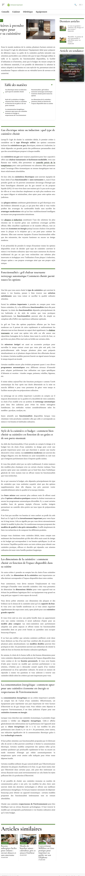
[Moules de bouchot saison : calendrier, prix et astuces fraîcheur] (28, 839)
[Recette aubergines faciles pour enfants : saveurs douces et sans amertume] (9, 839)
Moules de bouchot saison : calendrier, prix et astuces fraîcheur (28, 849)
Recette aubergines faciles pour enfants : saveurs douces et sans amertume (9, 850)
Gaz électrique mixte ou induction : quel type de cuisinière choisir (16, 90)
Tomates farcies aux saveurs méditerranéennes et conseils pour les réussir (72, 69)
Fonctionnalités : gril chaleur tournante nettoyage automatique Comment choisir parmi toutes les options (41, 92)
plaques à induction (13, 220)
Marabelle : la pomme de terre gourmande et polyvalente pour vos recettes (75, 39)
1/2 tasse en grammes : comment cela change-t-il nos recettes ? (75, 27)
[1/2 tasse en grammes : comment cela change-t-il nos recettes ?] (63, 28)
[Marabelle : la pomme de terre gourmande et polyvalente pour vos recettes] (63, 40)
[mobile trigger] (4, 4)
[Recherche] (75, 4)
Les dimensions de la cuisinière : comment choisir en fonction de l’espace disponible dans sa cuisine (42, 101)
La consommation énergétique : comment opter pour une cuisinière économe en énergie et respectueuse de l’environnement (16, 112)
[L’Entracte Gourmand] (15, 4)
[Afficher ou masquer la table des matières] (40, 85)
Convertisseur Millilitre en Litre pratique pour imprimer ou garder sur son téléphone (46, 852)
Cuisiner (4, 843)
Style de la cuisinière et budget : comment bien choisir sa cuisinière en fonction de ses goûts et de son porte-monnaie (16, 102)
